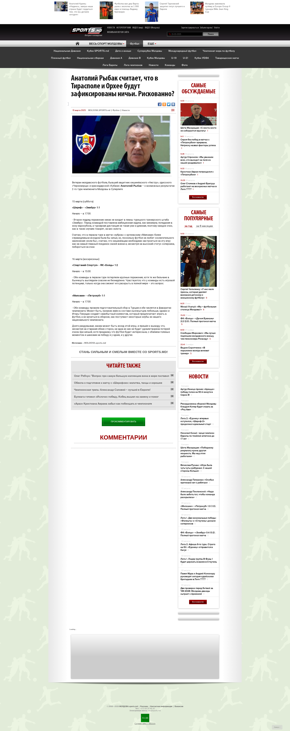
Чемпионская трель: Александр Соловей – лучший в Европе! (112, 389)
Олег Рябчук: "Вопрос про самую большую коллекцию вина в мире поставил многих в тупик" (121, 376)
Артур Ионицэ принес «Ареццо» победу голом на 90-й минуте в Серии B (197, 392)
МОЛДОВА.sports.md (128, 706)
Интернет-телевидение (94, 35)
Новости (153, 64)
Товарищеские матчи (227, 57)
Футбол (134, 43)
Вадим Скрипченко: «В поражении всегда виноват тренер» (194, 350)
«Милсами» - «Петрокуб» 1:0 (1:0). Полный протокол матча (198, 507)
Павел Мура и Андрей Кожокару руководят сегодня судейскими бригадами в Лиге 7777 (197, 576)
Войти (217, 28)
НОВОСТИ (111, 28)
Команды (170, 64)
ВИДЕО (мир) (137, 28)
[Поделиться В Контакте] (173, 104)
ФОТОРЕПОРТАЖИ (123, 28)
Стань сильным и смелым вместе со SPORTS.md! (123, 352)
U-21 (185, 57)
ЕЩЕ (151, 43)
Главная (77, 43)
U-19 (174, 57)
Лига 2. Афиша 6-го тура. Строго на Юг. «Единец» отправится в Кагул (197, 547)
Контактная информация (161, 706)
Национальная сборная (90, 57)
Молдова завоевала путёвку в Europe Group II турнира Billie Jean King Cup (217, 7)
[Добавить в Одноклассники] (164, 104)
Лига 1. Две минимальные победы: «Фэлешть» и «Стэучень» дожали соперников (198, 520)
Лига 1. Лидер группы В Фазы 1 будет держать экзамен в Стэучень (198, 561)
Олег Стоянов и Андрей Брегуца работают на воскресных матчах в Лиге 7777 (198, 186)
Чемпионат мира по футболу (219, 50)
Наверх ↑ (277, 727)
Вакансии (179, 706)
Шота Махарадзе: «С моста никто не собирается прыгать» (198, 129)
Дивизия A (116, 57)
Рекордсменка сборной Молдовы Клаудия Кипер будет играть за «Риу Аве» (198, 406)
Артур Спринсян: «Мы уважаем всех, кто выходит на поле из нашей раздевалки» (196, 159)
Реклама (144, 706)
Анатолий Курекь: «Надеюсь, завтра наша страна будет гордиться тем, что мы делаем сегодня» (81, 9)
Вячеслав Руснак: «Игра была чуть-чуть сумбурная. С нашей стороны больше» (196, 468)
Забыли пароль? (206, 28)
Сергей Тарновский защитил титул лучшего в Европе (172, 6)
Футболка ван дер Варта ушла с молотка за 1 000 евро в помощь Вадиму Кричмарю (126, 7)
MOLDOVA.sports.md (95, 343)
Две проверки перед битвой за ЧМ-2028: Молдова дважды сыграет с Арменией (196, 591)
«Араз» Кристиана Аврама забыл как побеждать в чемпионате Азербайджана (113, 404)
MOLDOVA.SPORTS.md (99, 110)
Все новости (198, 197)
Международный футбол (182, 50)
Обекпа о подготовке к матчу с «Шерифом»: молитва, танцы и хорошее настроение (118, 383)
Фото (185, 64)
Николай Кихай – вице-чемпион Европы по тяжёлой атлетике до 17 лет (197, 435)
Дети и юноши (123, 50)
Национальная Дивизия (67, 50)
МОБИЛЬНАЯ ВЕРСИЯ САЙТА (118, 32)
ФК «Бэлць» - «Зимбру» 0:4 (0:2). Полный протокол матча (197, 534)
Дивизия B (135, 57)
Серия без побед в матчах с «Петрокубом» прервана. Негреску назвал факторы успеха (198, 143)
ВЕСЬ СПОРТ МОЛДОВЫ (105, 43)
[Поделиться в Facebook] (159, 104)
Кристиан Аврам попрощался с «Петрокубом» (197, 173)
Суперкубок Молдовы (149, 50)
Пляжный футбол (61, 57)
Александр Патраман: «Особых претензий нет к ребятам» (197, 481)
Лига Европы (110, 64)
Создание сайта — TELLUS (145, 724)
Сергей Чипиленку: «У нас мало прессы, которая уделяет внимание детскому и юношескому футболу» (197, 293)
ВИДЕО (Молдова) (152, 28)
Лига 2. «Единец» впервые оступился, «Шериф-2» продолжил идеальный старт (197, 421)
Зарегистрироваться (190, 28)
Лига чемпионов (133, 64)
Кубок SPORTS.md (98, 50)
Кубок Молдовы (156, 57)
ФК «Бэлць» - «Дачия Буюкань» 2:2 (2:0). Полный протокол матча (198, 321)
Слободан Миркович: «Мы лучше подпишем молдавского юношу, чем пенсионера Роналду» (198, 335)
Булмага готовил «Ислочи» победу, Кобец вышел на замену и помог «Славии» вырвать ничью (116, 397)
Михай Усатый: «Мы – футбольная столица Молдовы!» (198, 308)
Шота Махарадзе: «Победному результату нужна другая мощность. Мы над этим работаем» (196, 451)
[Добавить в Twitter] (169, 104)
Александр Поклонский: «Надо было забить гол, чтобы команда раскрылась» (197, 494)
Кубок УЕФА (202, 57)
